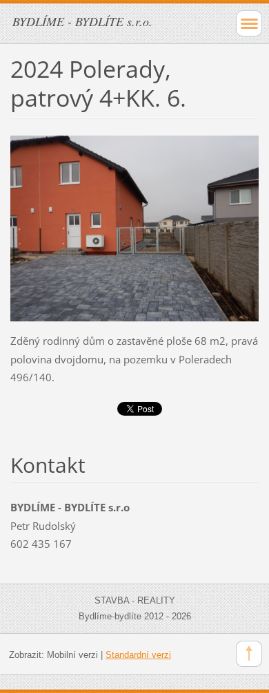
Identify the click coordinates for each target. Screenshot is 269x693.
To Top (249, 654)
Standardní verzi (138, 655)
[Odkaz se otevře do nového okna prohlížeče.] (134, 227)
